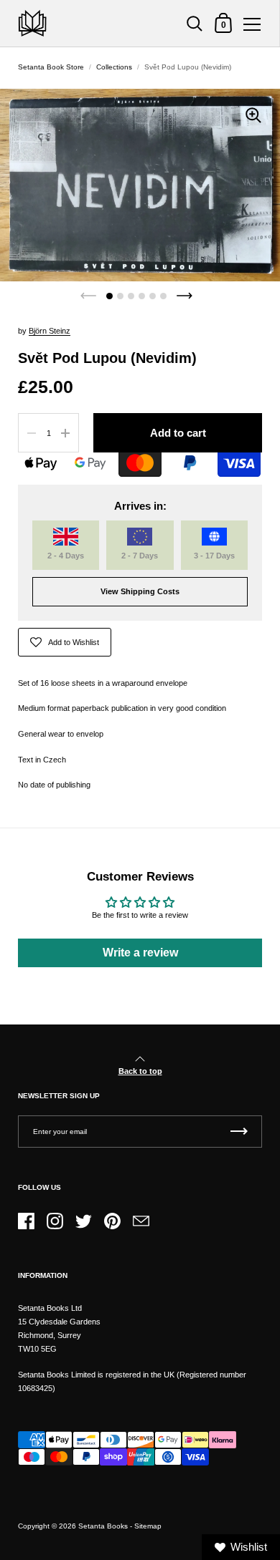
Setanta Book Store (51, 67)
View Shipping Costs (140, 591)
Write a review (140, 952)
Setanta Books (103, 1526)
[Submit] (239, 1131)
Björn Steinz (49, 330)
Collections (114, 67)
